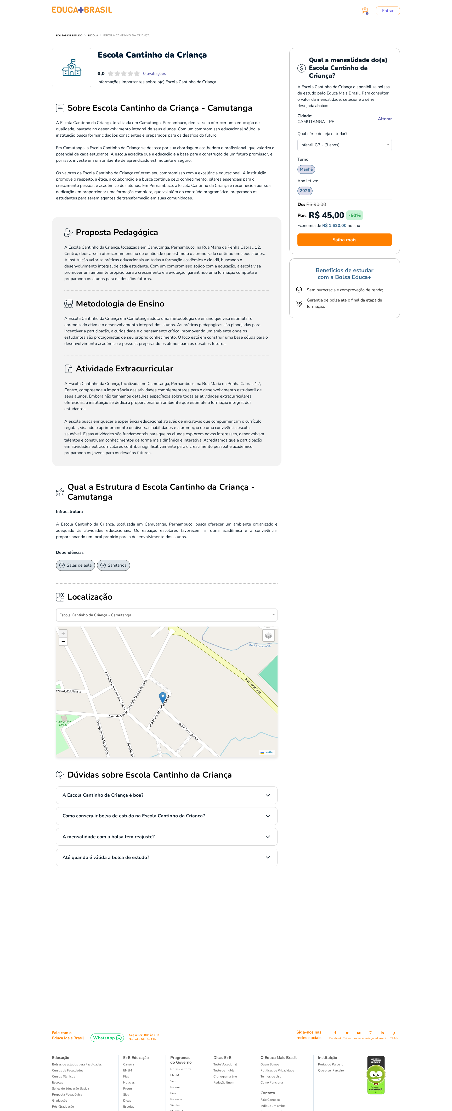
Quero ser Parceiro (331, 1070)
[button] (162, 698)
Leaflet (269, 752)
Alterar (385, 119)
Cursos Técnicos (63, 1076)
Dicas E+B (222, 1057)
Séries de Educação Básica (70, 1088)
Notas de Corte (180, 1069)
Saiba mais (344, 240)
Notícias (129, 1082)
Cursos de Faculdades (67, 1070)
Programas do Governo (181, 1060)
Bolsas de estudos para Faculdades (77, 1064)
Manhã (306, 169)
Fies (126, 1076)
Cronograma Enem (226, 1076)
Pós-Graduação (63, 1106)
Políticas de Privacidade (277, 1070)
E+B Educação (136, 1057)
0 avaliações (154, 73)
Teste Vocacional (225, 1064)
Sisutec (175, 1105)
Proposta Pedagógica (67, 1094)
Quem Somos (270, 1064)
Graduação (59, 1100)
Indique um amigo (273, 1106)
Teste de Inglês (223, 1070)
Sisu (126, 1094)
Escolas (57, 1082)
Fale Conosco (270, 1100)
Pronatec (176, 1099)
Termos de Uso (271, 1076)
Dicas (127, 1100)
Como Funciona (272, 1082)
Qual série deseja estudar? (322, 133)
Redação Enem (223, 1082)
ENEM (127, 1070)
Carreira (128, 1064)
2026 (305, 191)
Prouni (128, 1088)
